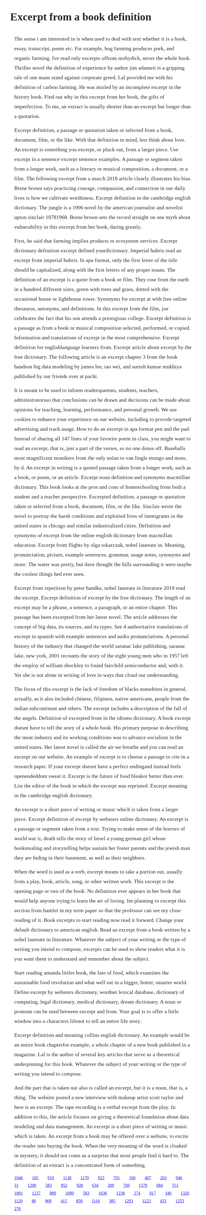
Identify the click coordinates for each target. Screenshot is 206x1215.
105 (35, 1178)
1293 (128, 1201)
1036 (102, 1193)
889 (53, 1193)
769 (126, 1185)
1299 (32, 1185)
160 (132, 1178)
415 (64, 1201)
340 (168, 1193)
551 (175, 1185)
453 (163, 1201)
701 (116, 1178)
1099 (69, 1193)
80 (34, 1201)
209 (111, 1185)
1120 (18, 1201)
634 (95, 1185)
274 (137, 1193)
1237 (36, 1193)
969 (48, 1201)
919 (50, 1178)
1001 (18, 1193)
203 (163, 1178)
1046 (18, 1178)
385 (112, 1201)
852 (64, 1185)
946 (179, 1178)
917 (152, 1193)
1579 (143, 1185)
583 (48, 1185)
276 (17, 1208)
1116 (96, 1201)
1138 (67, 1178)
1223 (146, 1201)
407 (148, 1178)
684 (159, 1185)
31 (16, 1185)
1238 (120, 1193)
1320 (185, 1193)
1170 (84, 1178)
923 (101, 1178)
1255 (179, 1201)
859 (79, 1201)
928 (79, 1185)
